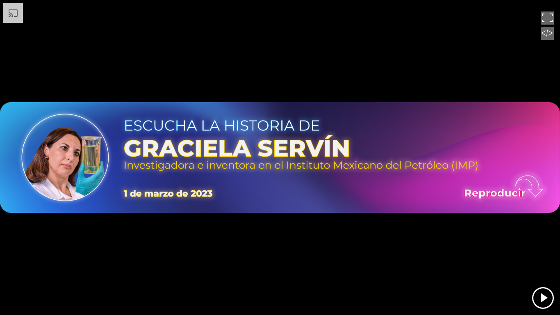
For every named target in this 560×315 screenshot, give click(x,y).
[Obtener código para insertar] (547, 37)
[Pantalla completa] (547, 22)
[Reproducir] (543, 297)
